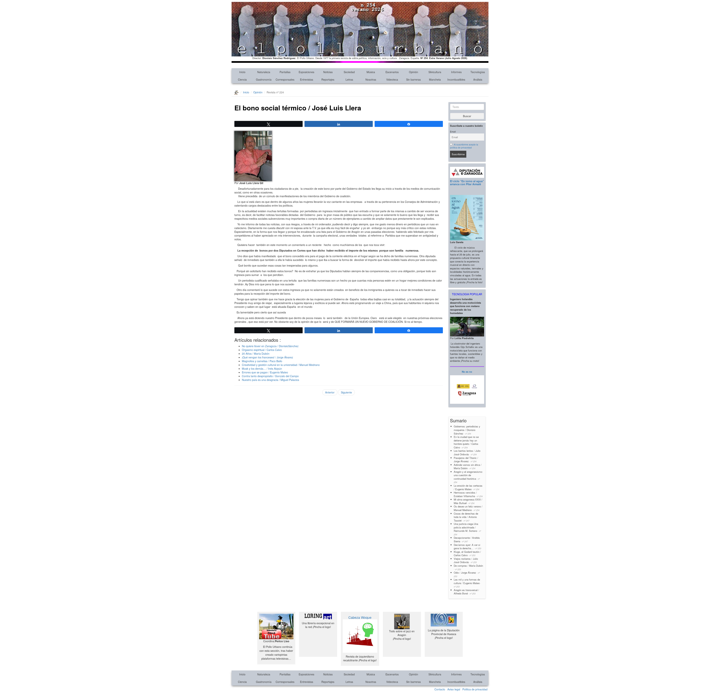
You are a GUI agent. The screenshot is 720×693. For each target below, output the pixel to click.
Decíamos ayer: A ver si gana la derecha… (467, 546)
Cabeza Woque (359, 617)
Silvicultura (434, 72)
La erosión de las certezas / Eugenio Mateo (468, 487)
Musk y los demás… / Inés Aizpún (262, 368)
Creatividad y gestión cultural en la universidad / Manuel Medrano (281, 365)
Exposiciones (306, 72)
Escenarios (392, 72)
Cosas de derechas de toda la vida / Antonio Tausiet (466, 517)
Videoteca (392, 79)
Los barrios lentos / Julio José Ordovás (467, 452)
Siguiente (346, 392)
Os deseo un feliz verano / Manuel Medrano (468, 508)
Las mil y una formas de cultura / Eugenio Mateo (467, 583)
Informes (456, 72)
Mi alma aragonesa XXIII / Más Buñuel (468, 501)
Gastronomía (264, 79)
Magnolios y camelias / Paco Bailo (262, 361)
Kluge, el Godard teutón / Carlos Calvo (467, 553)
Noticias (328, 72)
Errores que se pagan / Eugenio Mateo (265, 372)
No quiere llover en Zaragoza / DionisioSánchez (270, 346)
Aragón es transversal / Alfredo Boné (466, 591)
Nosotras (370, 79)
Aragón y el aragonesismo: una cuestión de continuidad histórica (468, 477)
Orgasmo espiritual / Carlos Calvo (262, 350)
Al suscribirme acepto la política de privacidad (464, 146)
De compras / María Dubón (468, 567)
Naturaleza (263, 72)
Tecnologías (477, 72)
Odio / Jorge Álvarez (467, 574)
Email (453, 131)
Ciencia (242, 79)
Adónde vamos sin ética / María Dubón (468, 466)
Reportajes (327, 79)
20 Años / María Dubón (255, 353)
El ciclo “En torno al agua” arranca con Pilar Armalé (467, 182)
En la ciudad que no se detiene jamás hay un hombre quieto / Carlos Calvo (466, 442)
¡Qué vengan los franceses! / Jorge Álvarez (267, 357)
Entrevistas (306, 79)
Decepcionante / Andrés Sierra (467, 539)
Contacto (439, 689)
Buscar (467, 116)
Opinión (413, 72)
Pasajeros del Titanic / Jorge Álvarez (466, 459)
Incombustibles (456, 79)
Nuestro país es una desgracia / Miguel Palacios (270, 380)
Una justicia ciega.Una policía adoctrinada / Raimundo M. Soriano (467, 529)
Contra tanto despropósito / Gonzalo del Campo (270, 376)
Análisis (477, 79)
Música (371, 72)
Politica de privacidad (475, 689)
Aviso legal (453, 689)
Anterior (329, 392)
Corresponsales (285, 79)
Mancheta (435, 79)
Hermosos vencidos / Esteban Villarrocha (468, 494)
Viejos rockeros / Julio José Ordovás (466, 560)
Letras (349, 79)
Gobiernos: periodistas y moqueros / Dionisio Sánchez (467, 430)
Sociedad (349, 72)
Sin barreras (413, 79)
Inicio (242, 72)
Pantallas (285, 72)
